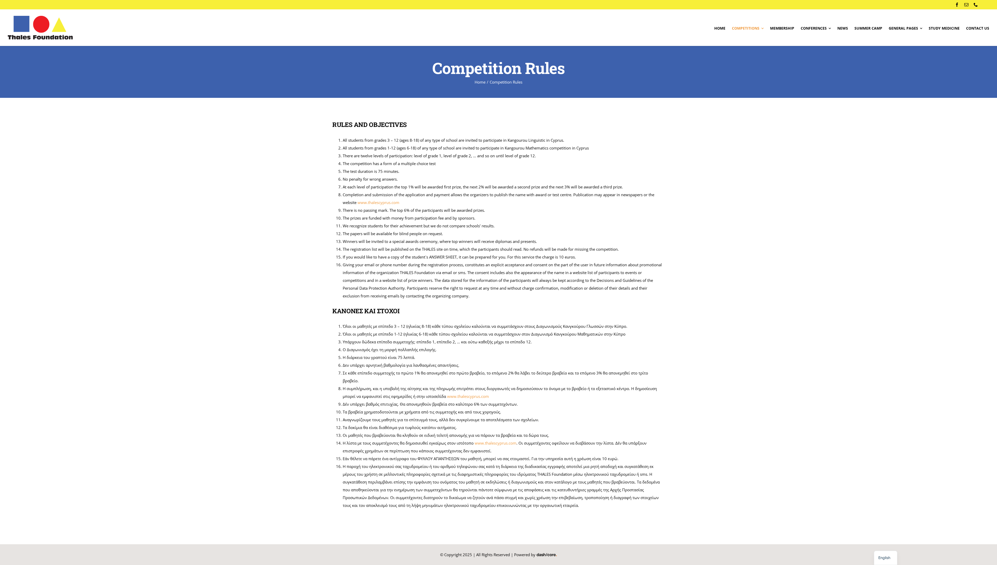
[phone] (976, 5)
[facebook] (957, 5)
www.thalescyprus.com (468, 396)
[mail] (966, 5)
